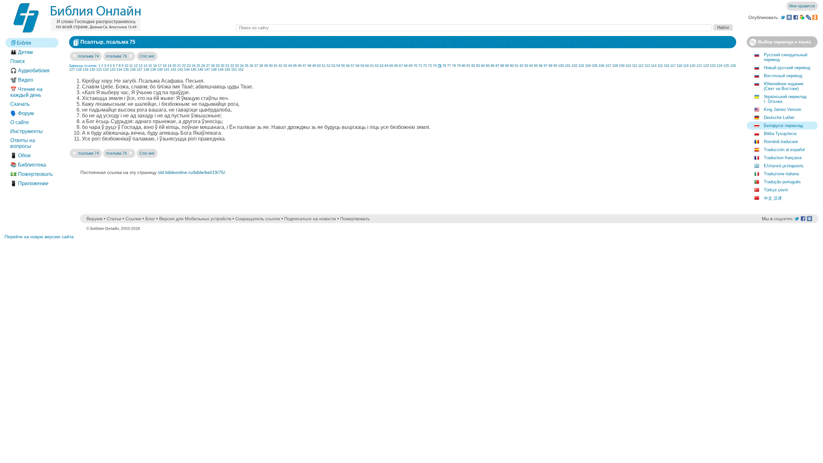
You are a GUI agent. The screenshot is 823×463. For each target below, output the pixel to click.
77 (449, 66)
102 (574, 66)
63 (382, 66)
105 (595, 66)
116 (666, 66)
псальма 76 (117, 56)
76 (444, 66)
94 (531, 66)
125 (726, 66)
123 (713, 66)
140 (160, 69)
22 (184, 66)
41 (275, 66)
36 (251, 66)
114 (653, 66)
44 (290, 66)
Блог (150, 218)
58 (357, 66)
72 (425, 66)
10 (126, 66)
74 (435, 66)
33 (237, 66)
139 (153, 69)
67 (401, 66)
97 (545, 66)
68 (406, 66)
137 (139, 69)
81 (468, 66)
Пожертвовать (355, 218)
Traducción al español (784, 149)
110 (628, 66)
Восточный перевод (783, 75)
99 (555, 66)
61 (372, 66)
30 (222, 66)
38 (261, 66)
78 (454, 66)
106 (601, 66)
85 (488, 66)
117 (673, 66)
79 (459, 66)
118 (679, 66)
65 (391, 66)
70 (415, 66)
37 (256, 66)
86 (492, 66)
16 (155, 66)
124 (719, 66)
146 (200, 69)
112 (641, 66)
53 (333, 66)
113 (647, 66)
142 (173, 69)
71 (420, 66)
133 (112, 69)
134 (119, 69)
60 (367, 66)
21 (179, 66)
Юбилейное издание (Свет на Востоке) (783, 86)
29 (218, 66)
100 (561, 66)
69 (410, 66)
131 (99, 69)
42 (280, 66)
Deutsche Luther (779, 117)
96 (541, 66)
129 (85, 69)
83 (478, 66)
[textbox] (474, 27)
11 (131, 66)
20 (174, 66)
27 (208, 66)
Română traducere (781, 141)
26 (203, 66)
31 (227, 66)
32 (232, 66)
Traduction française (783, 157)
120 (692, 66)
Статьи (114, 218)
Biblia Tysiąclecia (780, 133)
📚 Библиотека (28, 165)
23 (189, 66)
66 (396, 66)
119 (686, 66)
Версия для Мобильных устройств (195, 218)
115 (660, 66)
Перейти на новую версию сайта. (40, 236)
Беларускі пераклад (783, 125)
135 (126, 69)
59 (362, 66)
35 (247, 66)
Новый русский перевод (787, 67)
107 (608, 66)
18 (165, 66)
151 (234, 69)
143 (180, 69)
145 (193, 69)
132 (106, 69)
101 (568, 66)
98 (550, 66)
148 (214, 69)
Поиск (17, 61)
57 (353, 66)
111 (634, 66)
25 (198, 66)
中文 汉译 (773, 198)
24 (193, 66)
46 (300, 66)
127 (72, 69)
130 (92, 69)
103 (581, 66)
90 (512, 66)
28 (213, 66)
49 (314, 66)
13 (140, 66)
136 (133, 69)
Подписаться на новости (310, 218)
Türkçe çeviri (776, 189)
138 (146, 69)
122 (706, 66)
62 (377, 66)
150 (227, 69)
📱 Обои (20, 155)
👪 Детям (21, 52)
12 (136, 66)
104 (588, 66)
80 (464, 66)
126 (733, 66)
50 (319, 66)
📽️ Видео (21, 80)
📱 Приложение (29, 183)
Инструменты (26, 131)
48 (309, 66)
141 (166, 69)
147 (207, 69)
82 (473, 66)
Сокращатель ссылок (257, 218)
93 (526, 66)
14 (145, 66)
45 (295, 66)
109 (622, 66)
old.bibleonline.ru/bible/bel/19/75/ (191, 172)
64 (386, 66)
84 (483, 66)
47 (304, 66)
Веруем (94, 218)
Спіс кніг (147, 56)
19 (169, 66)
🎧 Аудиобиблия (30, 70)
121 (699, 66)
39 (266, 66)
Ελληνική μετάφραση (783, 165)
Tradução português (782, 181)
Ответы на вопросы (22, 143)
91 (517, 66)
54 (338, 66)
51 (324, 66)
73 (430, 66)
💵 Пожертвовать (31, 174)
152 (241, 69)
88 (502, 66)
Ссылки (133, 218)
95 (536, 66)
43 (285, 66)
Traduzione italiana (781, 173)
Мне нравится (802, 6)
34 (242, 66)
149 (220, 69)
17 (160, 66)
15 (150, 66)
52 (328, 66)
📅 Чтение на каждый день (26, 92)
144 (187, 69)
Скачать (20, 104)
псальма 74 (88, 56)
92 (521, 66)
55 (343, 66)
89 (507, 66)
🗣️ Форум (22, 113)
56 (348, 66)
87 (497, 66)
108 (615, 66)
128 (79, 69)
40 (271, 66)
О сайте (19, 122)
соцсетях (783, 218)
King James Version (782, 109)
